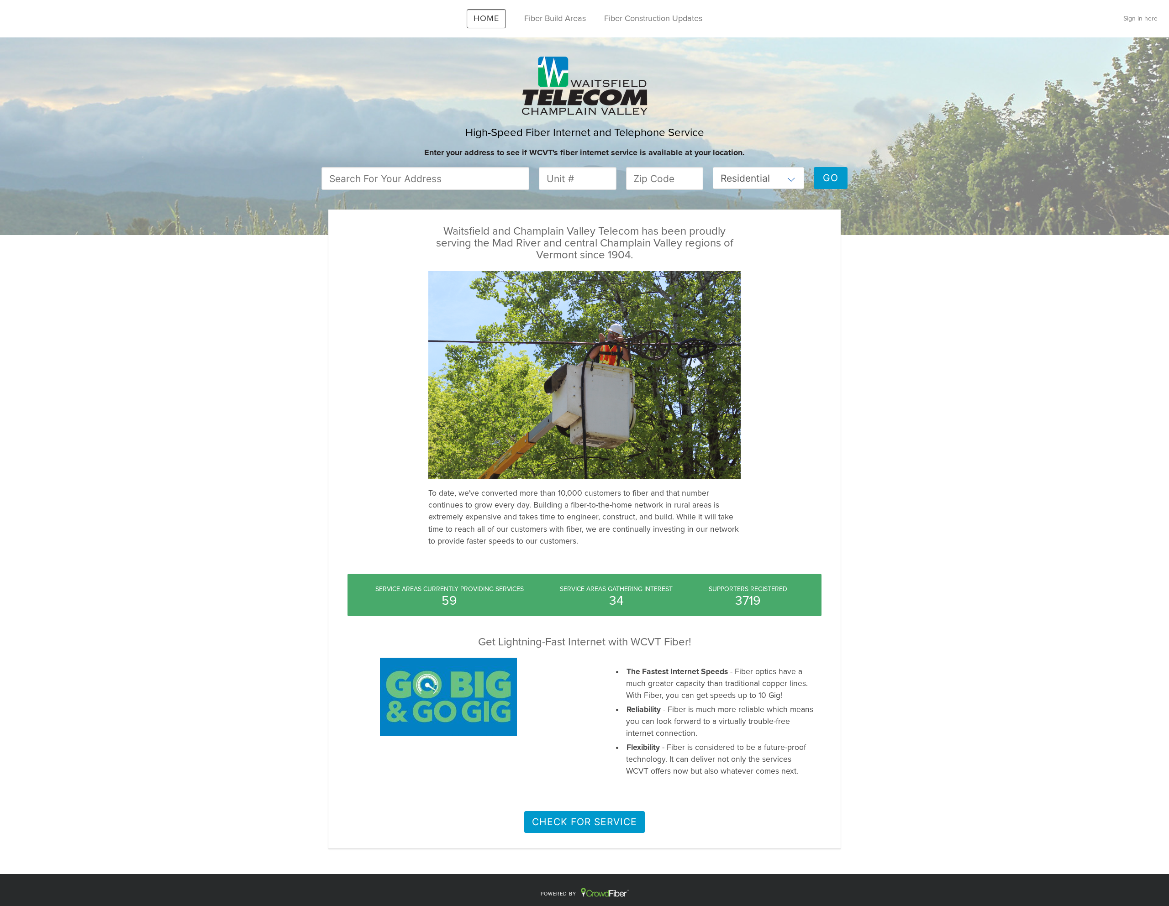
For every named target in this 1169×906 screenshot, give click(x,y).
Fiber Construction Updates (653, 18)
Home (486, 18)
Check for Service (584, 821)
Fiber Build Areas (555, 18)
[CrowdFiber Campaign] (585, 85)
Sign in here (1140, 18)
